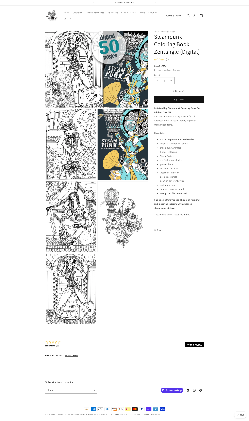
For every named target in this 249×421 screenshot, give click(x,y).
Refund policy (93, 414)
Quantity (157, 75)
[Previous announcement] (94, 2)
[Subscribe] (94, 390)
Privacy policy (106, 414)
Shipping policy (136, 414)
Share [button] (160, 230)
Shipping (157, 70)
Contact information (152, 414)
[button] (188, 16)
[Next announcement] (155, 2)
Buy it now (178, 99)
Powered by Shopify (77, 414)
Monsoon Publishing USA (60, 414)
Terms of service (121, 414)
